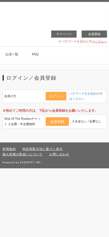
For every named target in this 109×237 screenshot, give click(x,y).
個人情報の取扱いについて (23, 154)
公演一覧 (11, 54)
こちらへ (101, 41)
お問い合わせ (59, 154)
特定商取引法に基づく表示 (43, 149)
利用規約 (9, 149)
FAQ (35, 54)
